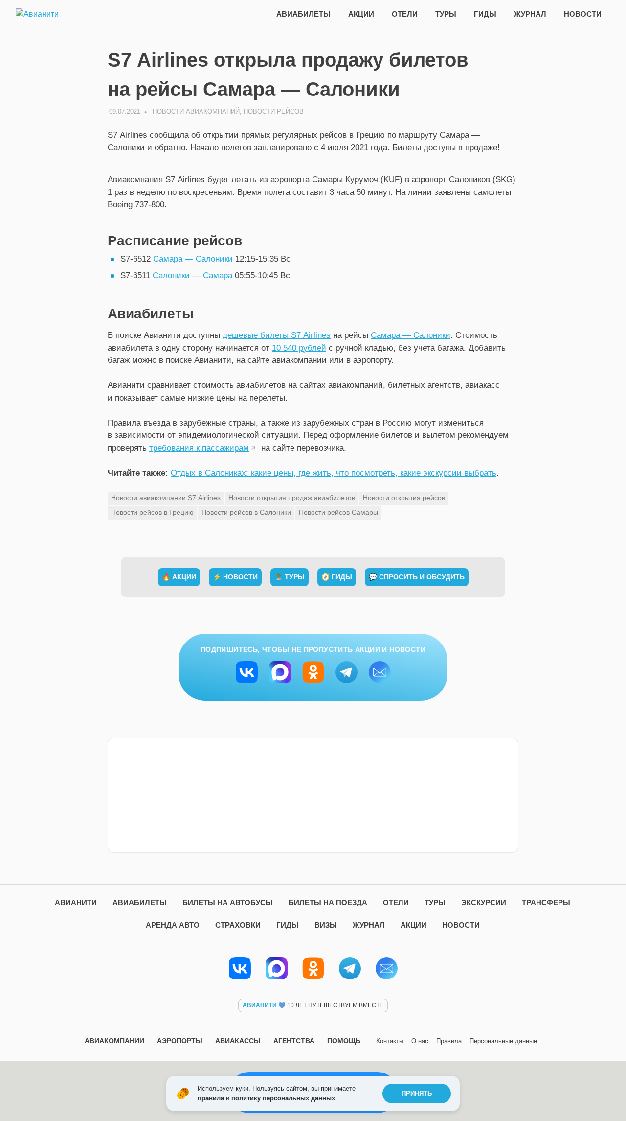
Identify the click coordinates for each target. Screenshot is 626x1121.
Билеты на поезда (328, 902)
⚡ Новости (235, 577)
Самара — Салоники (193, 258)
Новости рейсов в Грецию (152, 512)
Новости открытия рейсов (404, 497)
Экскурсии (483, 902)
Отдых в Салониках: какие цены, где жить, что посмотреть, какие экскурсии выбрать (333, 472)
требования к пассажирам (199, 448)
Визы (325, 925)
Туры (445, 14)
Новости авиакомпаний (196, 111)
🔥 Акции (179, 577)
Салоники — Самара (192, 275)
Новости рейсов (274, 111)
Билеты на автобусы (227, 902)
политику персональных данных (283, 1098)
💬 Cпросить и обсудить (417, 577)
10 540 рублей (299, 348)
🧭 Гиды (336, 577)
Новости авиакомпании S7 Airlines (166, 497)
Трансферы (546, 902)
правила (211, 1098)
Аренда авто (173, 925)
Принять (417, 1093)
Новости (583, 14)
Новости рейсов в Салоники (246, 512)
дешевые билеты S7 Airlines (277, 335)
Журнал (530, 14)
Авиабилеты (303, 14)
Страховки (238, 925)
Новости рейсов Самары (338, 512)
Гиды (485, 14)
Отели (405, 14)
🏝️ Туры (289, 577)
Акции (361, 14)
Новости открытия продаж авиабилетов (291, 497)
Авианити (76, 902)
